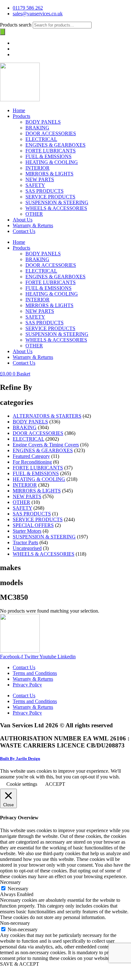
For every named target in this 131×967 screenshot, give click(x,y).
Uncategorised (27, 548)
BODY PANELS (43, 122)
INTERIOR (37, 168)
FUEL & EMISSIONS (48, 156)
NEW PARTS (39, 179)
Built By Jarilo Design (20, 758)
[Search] (2, 31)
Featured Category (31, 456)
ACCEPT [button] (55, 784)
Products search (16, 24)
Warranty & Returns (33, 225)
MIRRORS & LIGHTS (49, 173)
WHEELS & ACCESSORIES (56, 208)
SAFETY (35, 185)
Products (21, 116)
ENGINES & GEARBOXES (55, 145)
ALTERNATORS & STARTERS (47, 416)
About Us (22, 219)
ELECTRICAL (41, 139)
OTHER (34, 214)
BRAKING (37, 127)
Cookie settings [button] (21, 784)
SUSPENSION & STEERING (56, 202)
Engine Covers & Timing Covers (46, 444)
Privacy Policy (27, 684)
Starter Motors (27, 531)
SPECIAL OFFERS (33, 525)
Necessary (18, 888)
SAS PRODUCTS (44, 191)
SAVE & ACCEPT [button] (19, 964)
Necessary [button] (10, 882)
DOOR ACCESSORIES (50, 133)
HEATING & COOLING (51, 162)
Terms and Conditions (35, 673)
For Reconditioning (32, 462)
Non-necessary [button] (15, 923)
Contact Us (24, 231)
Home (19, 110)
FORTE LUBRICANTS (50, 150)
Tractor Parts (25, 542)
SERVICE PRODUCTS (50, 196)
